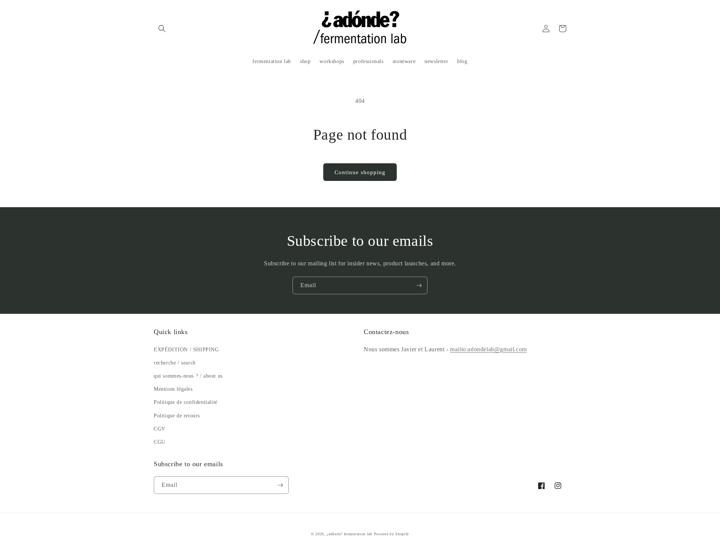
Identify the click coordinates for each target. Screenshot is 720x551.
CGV (159, 429)
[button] (162, 28)
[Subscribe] (419, 285)
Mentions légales (173, 389)
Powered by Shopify (392, 534)
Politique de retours (177, 416)
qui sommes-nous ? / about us (188, 376)
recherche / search (175, 363)
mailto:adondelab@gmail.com (488, 349)
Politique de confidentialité (186, 402)
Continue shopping (360, 172)
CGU (159, 442)
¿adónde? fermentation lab (349, 534)
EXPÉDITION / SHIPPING (186, 349)
